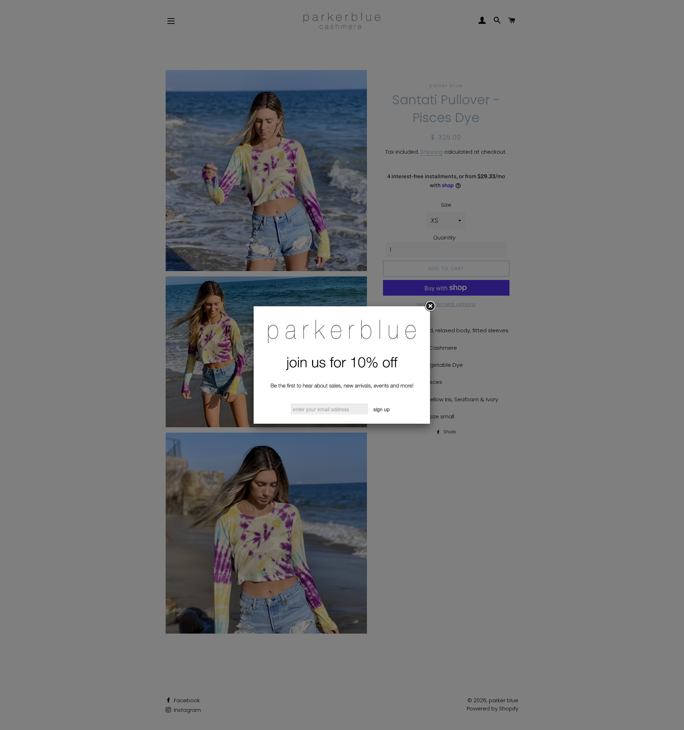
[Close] (430, 306)
